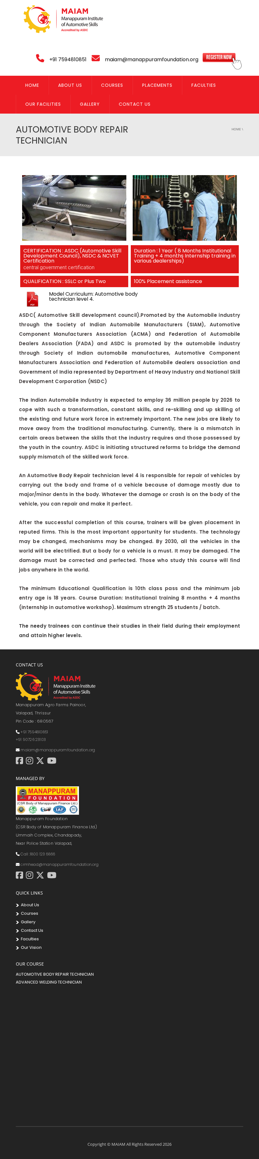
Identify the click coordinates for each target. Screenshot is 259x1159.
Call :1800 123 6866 (38, 854)
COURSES (112, 85)
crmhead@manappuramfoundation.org (59, 864)
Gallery (90, 104)
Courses (28, 913)
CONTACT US (135, 104)
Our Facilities (43, 104)
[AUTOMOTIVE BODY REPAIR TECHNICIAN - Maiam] (63, 19)
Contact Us (31, 930)
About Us (70, 85)
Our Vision (30, 947)
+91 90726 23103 (31, 739)
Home (32, 85)
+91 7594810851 (34, 732)
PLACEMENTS (157, 85)
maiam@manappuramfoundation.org (58, 750)
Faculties (203, 85)
